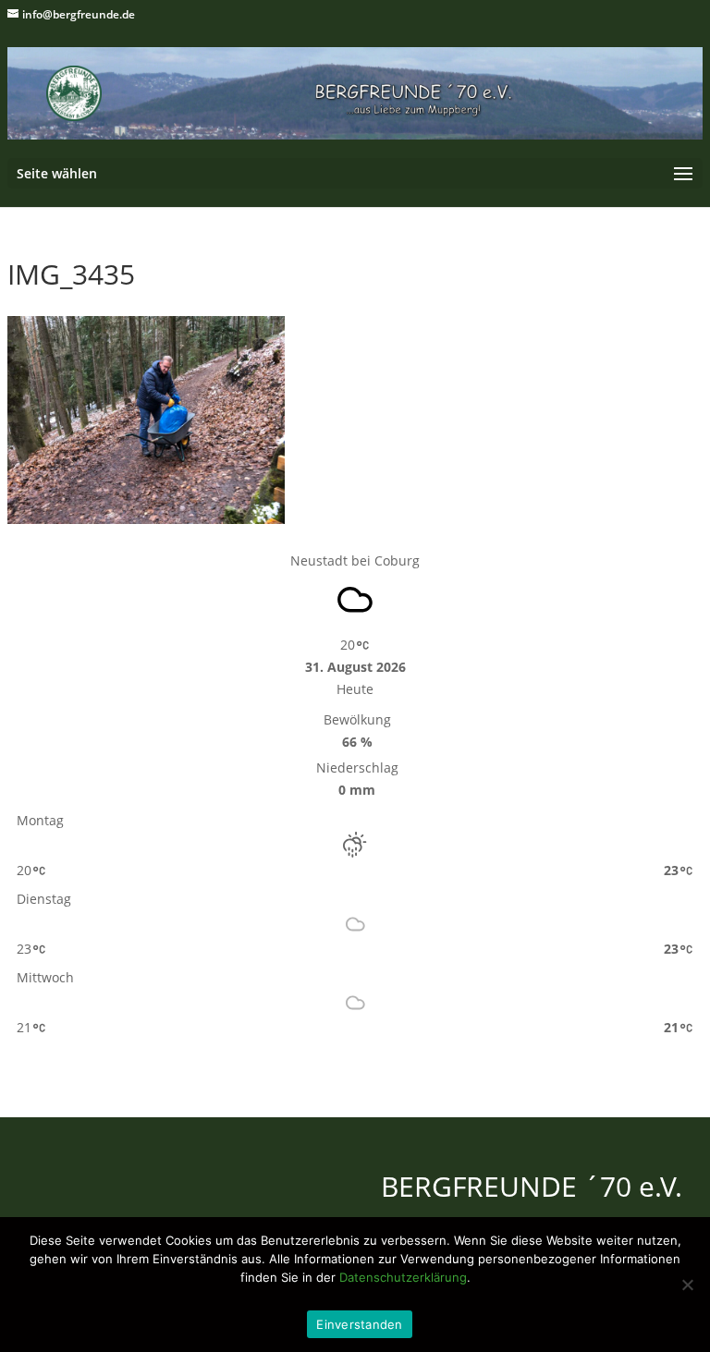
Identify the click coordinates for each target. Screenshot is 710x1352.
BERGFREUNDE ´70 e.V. (531, 1186)
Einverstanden (359, 1324)
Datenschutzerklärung (403, 1277)
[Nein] (687, 1284)
